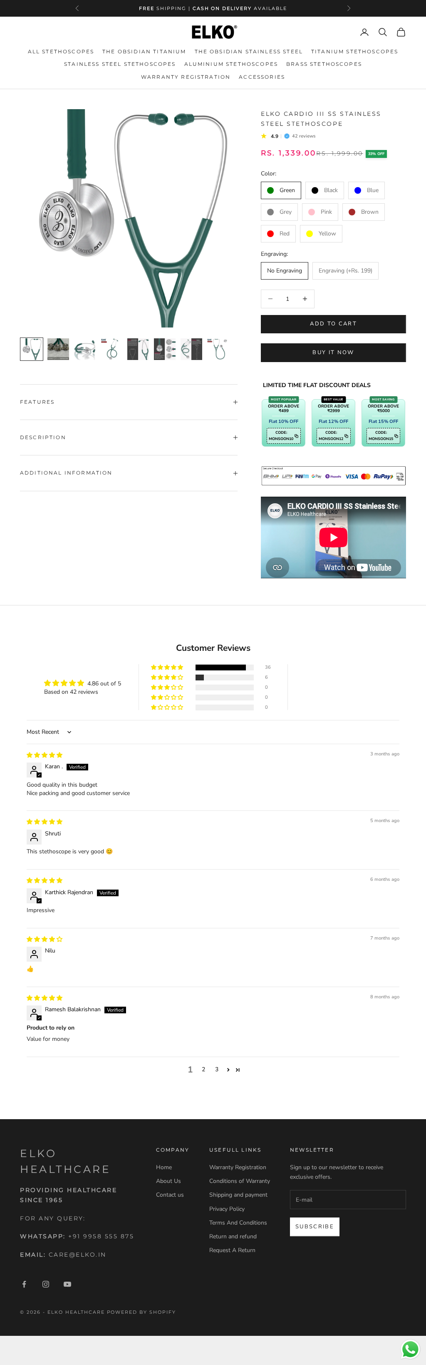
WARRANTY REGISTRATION (185, 77)
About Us (168, 1181)
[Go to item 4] (111, 349)
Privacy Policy (227, 1209)
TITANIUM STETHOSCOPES (354, 51)
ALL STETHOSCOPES (61, 51)
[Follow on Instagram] (46, 1284)
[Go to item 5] (138, 349)
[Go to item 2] (58, 349)
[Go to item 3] (85, 349)
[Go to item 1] (31, 349)
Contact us (170, 1195)
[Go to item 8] (218, 349)
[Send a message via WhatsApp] (410, 1349)
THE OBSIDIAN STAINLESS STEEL (249, 51)
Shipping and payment (238, 1195)
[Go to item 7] (191, 349)
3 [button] (216, 1069)
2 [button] (203, 1069)
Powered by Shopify (141, 1312)
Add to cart (333, 324)
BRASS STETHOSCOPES (324, 64)
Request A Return (232, 1250)
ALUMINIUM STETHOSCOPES (231, 64)
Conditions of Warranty (239, 1181)
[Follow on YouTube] (67, 1284)
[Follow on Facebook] (24, 1284)
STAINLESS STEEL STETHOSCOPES (120, 64)
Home (164, 1167)
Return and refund (233, 1236)
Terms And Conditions (238, 1223)
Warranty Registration (237, 1167)
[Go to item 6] (164, 349)
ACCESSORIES (262, 77)
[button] (167, 668)
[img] (44, 755)
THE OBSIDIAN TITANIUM (144, 51)
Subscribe (314, 1226)
